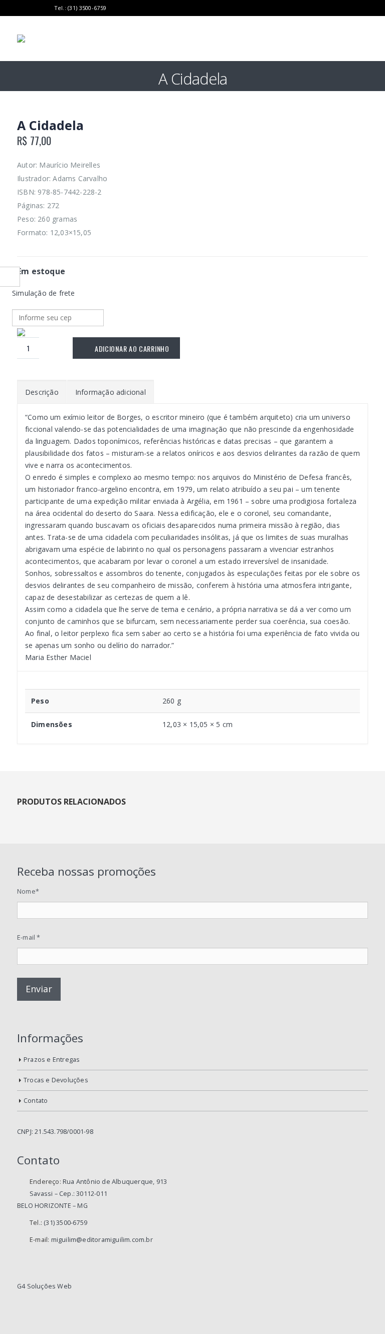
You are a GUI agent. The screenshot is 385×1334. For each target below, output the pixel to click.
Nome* (28, 891)
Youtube (50, 1312)
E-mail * (29, 937)
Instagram (67, 1312)
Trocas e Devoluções (56, 1080)
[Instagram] (45, 8)
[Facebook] (21, 8)
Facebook (33, 1312)
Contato (36, 1100)
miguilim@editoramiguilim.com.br (102, 1239)
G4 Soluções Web (44, 1286)
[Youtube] (33, 8)
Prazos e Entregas (52, 1059)
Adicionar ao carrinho (132, 348)
